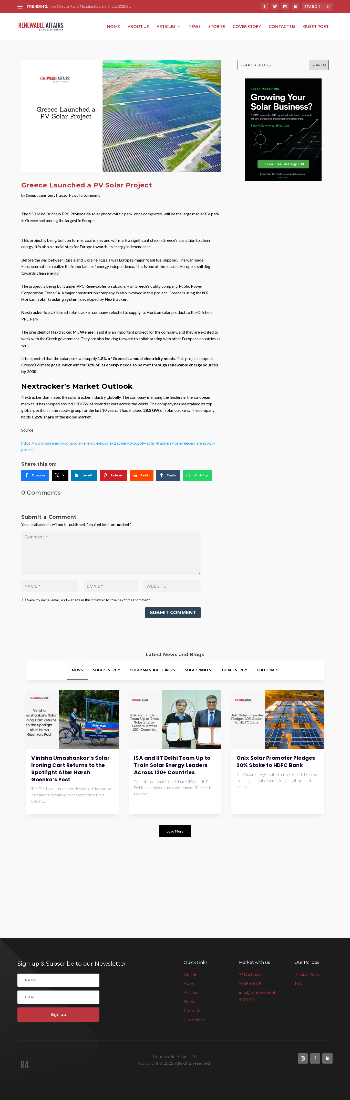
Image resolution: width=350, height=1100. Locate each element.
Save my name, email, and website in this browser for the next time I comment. (88, 600)
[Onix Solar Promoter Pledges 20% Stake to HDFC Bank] (277, 719)
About (190, 983)
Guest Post (316, 26)
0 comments (90, 195)
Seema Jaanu (36, 195)
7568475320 (251, 983)
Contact (191, 1010)
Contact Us (282, 26)
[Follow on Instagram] (303, 1058)
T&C (298, 983)
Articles (166, 26)
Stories (216, 26)
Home (113, 26)
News (195, 26)
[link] (35, 475)
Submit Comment (173, 612)
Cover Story (247, 26)
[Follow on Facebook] (315, 1058)
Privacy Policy (307, 974)
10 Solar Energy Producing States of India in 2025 (88, 6)
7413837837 (250, 974)
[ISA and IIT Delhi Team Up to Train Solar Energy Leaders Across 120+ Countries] (175, 719)
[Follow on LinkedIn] (327, 1058)
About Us (138, 26)
